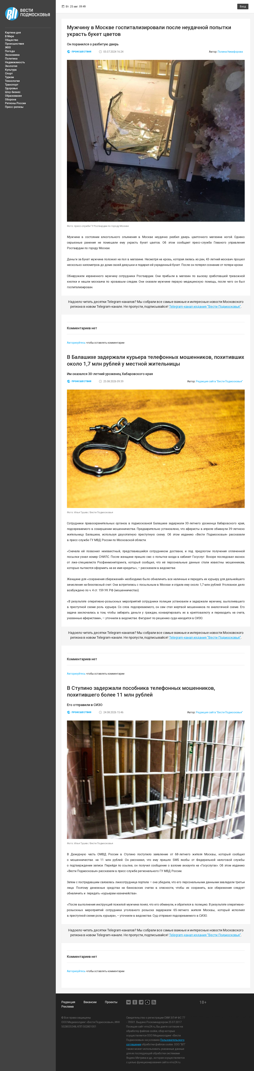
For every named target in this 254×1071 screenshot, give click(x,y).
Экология (11, 66)
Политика (11, 58)
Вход (243, 6)
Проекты (111, 1002)
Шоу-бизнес (12, 92)
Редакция (68, 1002)
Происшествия (14, 43)
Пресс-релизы (14, 106)
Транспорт (11, 84)
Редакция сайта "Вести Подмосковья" (219, 381)
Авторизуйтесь (76, 342)
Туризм (9, 77)
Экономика (12, 54)
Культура (11, 69)
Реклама (67, 1006)
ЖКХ (8, 47)
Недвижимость (15, 62)
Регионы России (15, 103)
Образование (13, 95)
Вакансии (90, 1002)
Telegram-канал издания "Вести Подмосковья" (205, 306)
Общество (11, 39)
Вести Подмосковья (27, 13)
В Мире (9, 36)
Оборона (10, 99)
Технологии (12, 80)
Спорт (9, 73)
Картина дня (13, 32)
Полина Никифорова (230, 51)
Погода (10, 51)
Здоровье (11, 88)
